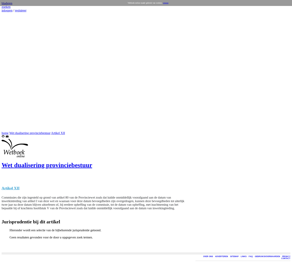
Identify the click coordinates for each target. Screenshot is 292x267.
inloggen (7, 10)
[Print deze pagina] (3, 137)
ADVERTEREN (221, 256)
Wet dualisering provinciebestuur (29, 133)
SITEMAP (234, 256)
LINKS (244, 256)
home (5, 133)
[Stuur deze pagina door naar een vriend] (7, 137)
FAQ (251, 256)
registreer (20, 10)
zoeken (6, 7)
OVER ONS (208, 256)
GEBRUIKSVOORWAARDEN (267, 256)
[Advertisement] (13, 71)
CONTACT (285, 258)
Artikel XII (58, 133)
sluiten (165, 3)
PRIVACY (286, 256)
